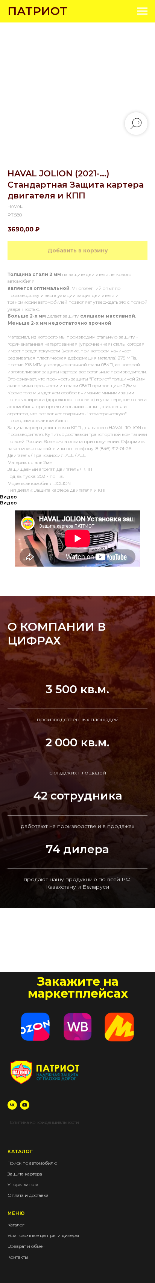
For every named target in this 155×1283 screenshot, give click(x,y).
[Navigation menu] (142, 11)
